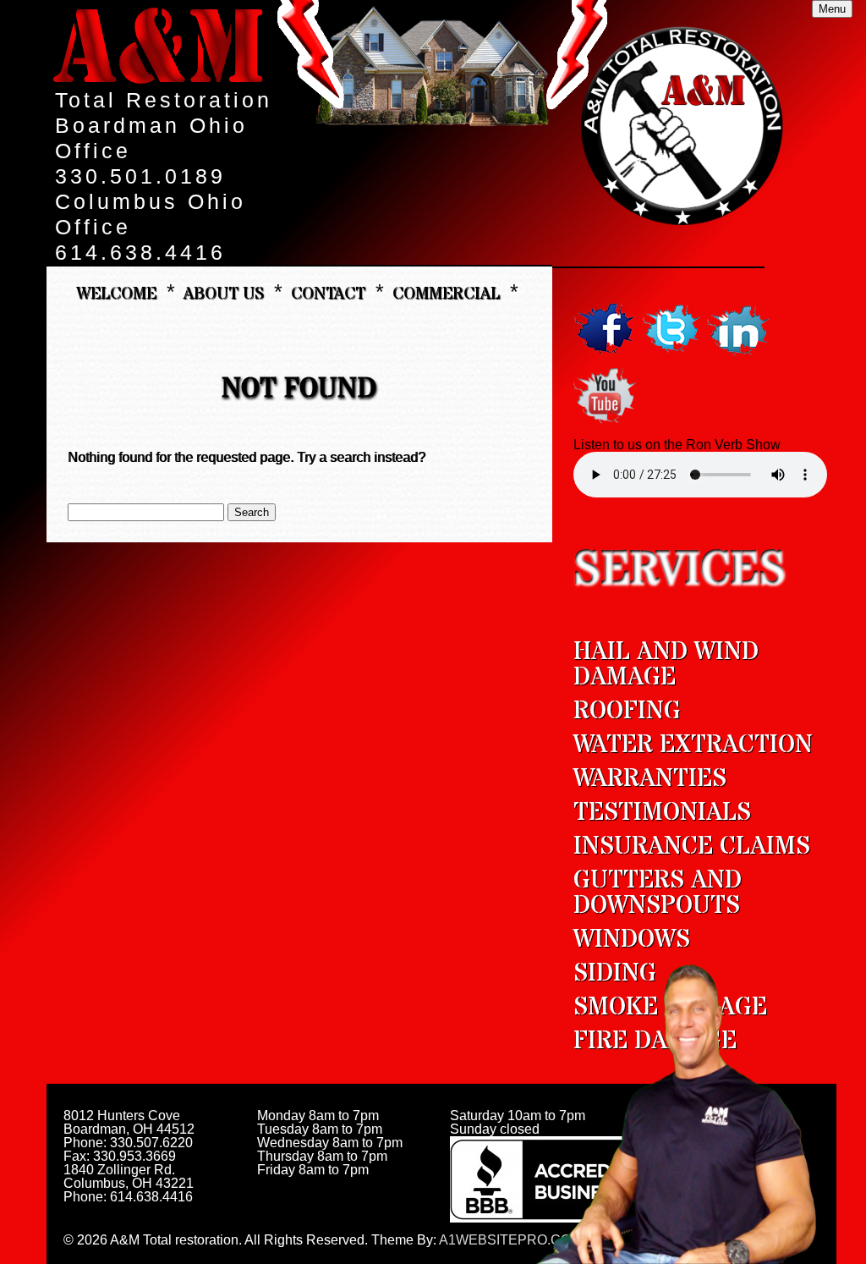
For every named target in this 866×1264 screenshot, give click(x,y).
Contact (328, 293)
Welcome (116, 293)
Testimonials (662, 812)
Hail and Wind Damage (666, 665)
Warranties (649, 778)
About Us (224, 293)
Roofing (627, 711)
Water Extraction (693, 745)
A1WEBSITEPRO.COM (510, 1240)
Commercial (446, 293)
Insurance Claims (691, 846)
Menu (832, 9)
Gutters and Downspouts (657, 893)
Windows (631, 939)
